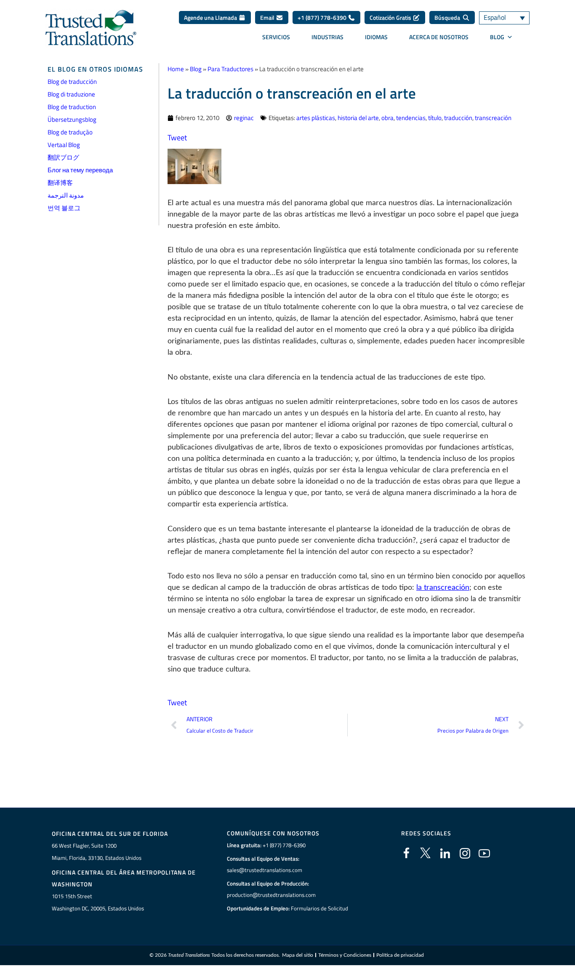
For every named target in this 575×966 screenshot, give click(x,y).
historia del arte (358, 118)
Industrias (327, 36)
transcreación (493, 118)
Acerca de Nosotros (439, 36)
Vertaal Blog (64, 145)
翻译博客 (60, 182)
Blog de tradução (70, 132)
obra (387, 118)
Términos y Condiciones (344, 955)
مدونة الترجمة (66, 195)
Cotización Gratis (391, 17)
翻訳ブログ (63, 157)
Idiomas (376, 36)
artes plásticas (315, 118)
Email (268, 17)
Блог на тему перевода (80, 170)
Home (176, 69)
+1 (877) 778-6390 (323, 17)
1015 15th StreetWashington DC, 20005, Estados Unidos (98, 902)
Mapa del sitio (297, 955)
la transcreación (442, 587)
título (435, 118)
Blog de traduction (72, 107)
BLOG (497, 36)
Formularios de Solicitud (319, 908)
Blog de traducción (72, 81)
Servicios (276, 36)
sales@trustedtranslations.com (264, 870)
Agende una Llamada (211, 17)
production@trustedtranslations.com (271, 895)
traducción (458, 118)
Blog (196, 69)
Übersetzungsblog (72, 119)
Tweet (177, 137)
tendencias (411, 118)
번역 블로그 (64, 208)
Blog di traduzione (71, 94)
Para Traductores (230, 69)
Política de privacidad (400, 955)
